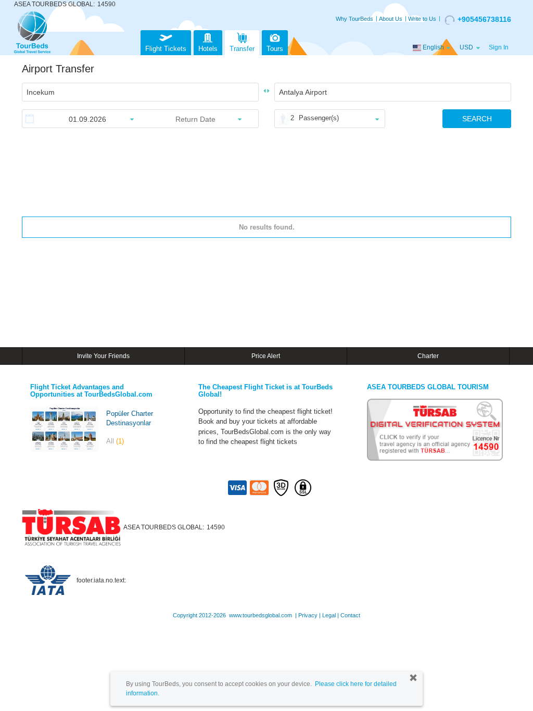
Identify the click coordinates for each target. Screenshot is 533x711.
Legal (329, 615)
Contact (350, 615)
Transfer (242, 49)
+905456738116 (484, 19)
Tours (274, 49)
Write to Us (422, 19)
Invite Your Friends (103, 356)
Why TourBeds (354, 19)
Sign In (499, 47)
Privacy (308, 615)
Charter (428, 356)
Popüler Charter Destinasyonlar (129, 418)
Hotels (208, 49)
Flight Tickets (165, 49)
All (115, 441)
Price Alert (265, 356)
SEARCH (477, 119)
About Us (390, 19)
